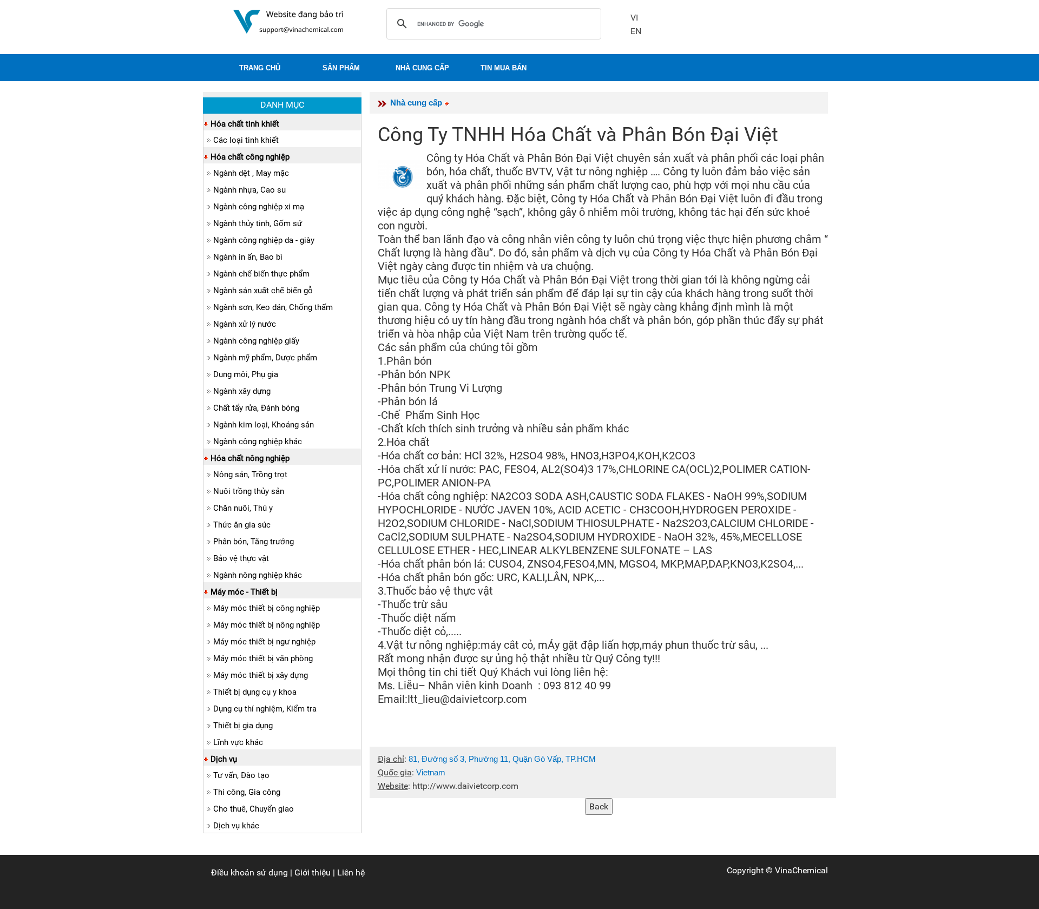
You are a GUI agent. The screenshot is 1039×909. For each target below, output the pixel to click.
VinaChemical (801, 870)
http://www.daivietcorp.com (465, 786)
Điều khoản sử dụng (249, 872)
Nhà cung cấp (416, 102)
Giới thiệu (312, 872)
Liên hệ (351, 872)
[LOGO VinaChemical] (288, 21)
